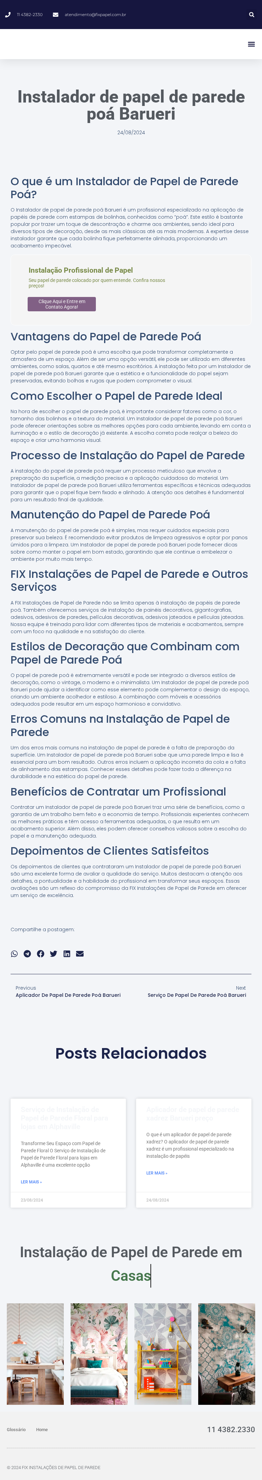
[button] (251, 14)
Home (42, 1429)
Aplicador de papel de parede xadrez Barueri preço (192, 1113)
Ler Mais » (31, 1182)
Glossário (16, 1429)
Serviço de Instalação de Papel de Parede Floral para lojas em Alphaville (64, 1118)
